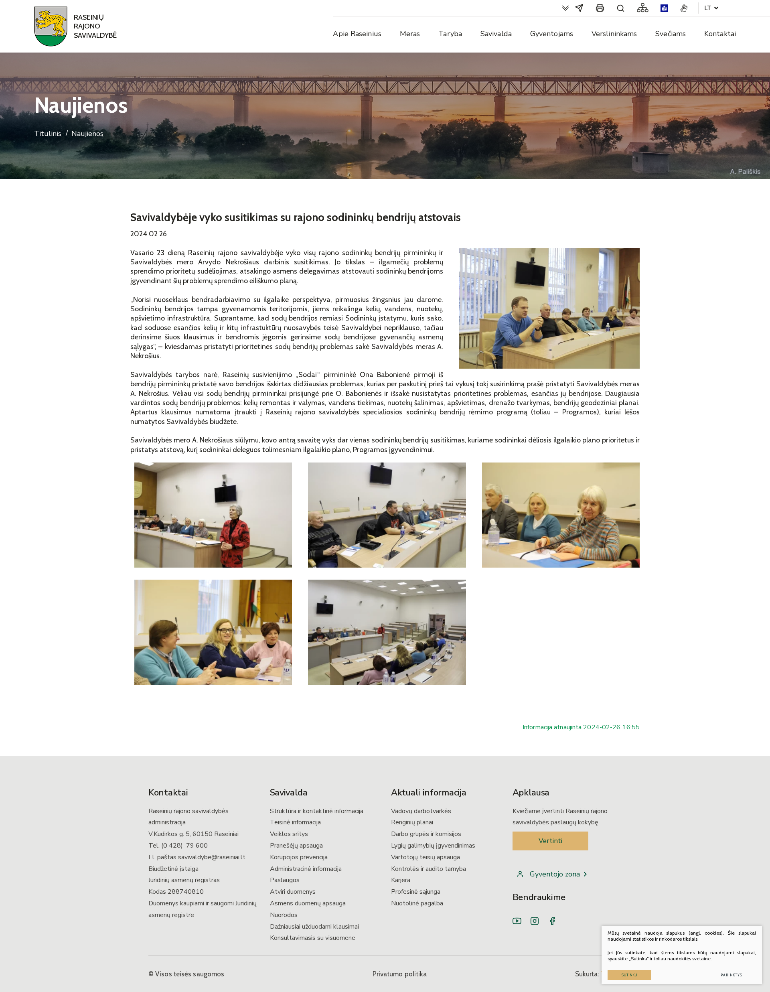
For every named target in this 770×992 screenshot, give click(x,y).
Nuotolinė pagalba (417, 903)
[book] (664, 8)
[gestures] (684, 8)
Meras (410, 34)
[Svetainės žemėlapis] (642, 8)
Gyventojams (551, 34)
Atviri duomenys (293, 891)
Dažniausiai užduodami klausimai (314, 926)
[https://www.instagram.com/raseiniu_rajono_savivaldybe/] (534, 921)
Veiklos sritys (289, 834)
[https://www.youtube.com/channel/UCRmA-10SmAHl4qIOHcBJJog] (517, 921)
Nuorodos (284, 915)
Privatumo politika (400, 974)
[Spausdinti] (600, 8)
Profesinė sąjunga (415, 891)
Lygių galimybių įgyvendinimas (433, 845)
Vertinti (550, 841)
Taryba (450, 34)
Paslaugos (285, 880)
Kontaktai (720, 34)
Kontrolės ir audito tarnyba (428, 868)
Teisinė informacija (295, 822)
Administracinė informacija (306, 868)
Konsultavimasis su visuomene (312, 937)
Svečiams (670, 34)
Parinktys (731, 975)
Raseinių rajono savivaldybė (95, 26)
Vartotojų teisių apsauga (425, 857)
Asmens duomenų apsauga (308, 903)
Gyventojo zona (555, 874)
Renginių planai (412, 822)
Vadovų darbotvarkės (421, 811)
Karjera (400, 880)
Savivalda (496, 34)
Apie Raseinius (357, 34)
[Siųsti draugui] (579, 8)
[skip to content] (565, 8)
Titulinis (47, 133)
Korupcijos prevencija (299, 857)
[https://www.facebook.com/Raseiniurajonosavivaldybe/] (552, 921)
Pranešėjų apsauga (296, 845)
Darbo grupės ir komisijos (426, 834)
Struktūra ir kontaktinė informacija (316, 811)
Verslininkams (614, 34)
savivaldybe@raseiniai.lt (211, 857)
